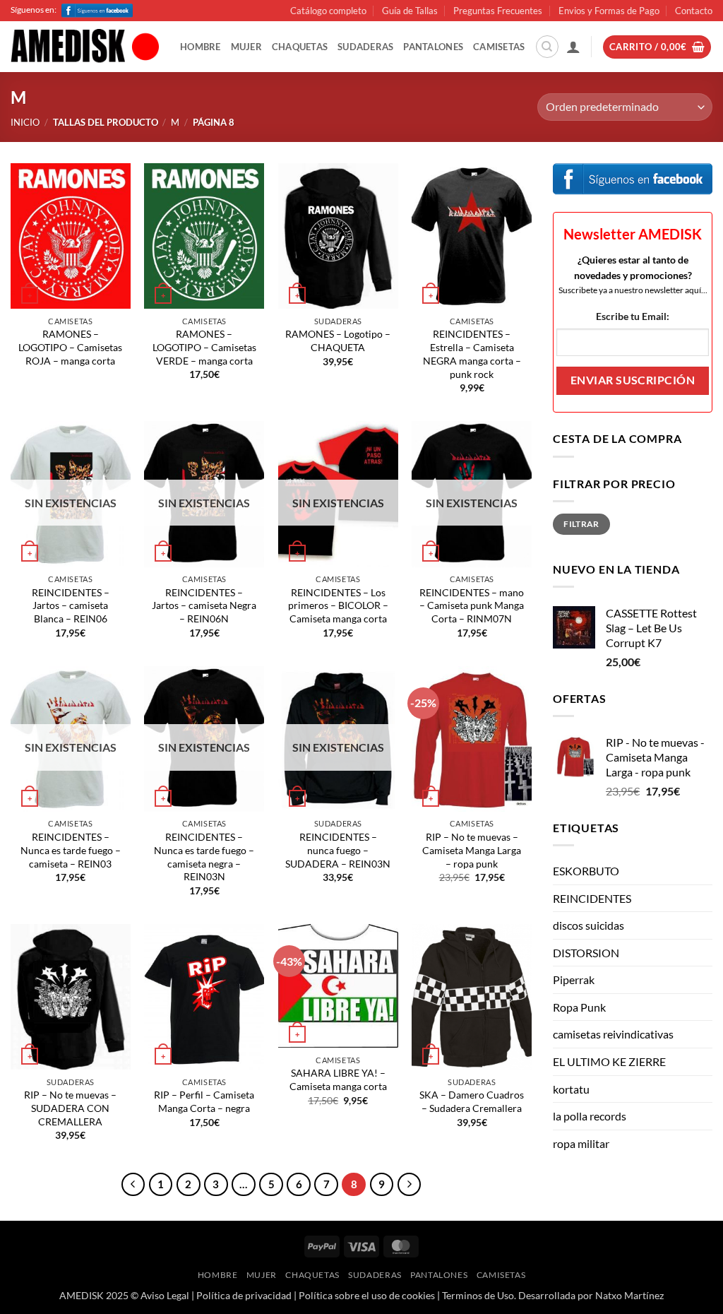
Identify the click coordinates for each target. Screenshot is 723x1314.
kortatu (571, 1089)
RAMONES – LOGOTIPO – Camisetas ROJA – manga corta (70, 347)
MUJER (246, 46)
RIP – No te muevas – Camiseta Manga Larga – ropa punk (471, 850)
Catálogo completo (328, 10)
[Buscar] (547, 46)
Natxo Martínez (629, 1295)
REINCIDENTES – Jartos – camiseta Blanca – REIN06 (70, 605)
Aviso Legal (165, 1295)
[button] (573, 46)
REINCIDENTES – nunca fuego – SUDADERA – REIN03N (337, 850)
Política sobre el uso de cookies (367, 1295)
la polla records (589, 1116)
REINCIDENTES (592, 898)
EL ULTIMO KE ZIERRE (609, 1061)
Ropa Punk (579, 1007)
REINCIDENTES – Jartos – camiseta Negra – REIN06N (204, 605)
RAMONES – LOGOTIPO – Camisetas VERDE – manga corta (204, 347)
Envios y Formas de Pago (608, 10)
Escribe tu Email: (632, 316)
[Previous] (133, 1185)
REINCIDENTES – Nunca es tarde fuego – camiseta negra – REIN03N (204, 856)
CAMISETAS (499, 46)
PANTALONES (433, 46)
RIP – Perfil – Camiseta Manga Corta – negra (204, 1101)
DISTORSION (586, 952)
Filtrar (581, 524)
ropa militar (581, 1143)
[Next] (410, 1185)
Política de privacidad (244, 1295)
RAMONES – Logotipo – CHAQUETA (337, 340)
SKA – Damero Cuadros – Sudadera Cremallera (471, 1101)
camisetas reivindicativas (613, 1034)
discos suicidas (588, 925)
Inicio (25, 122)
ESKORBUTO (586, 870)
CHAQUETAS (300, 46)
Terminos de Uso (478, 1295)
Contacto (693, 10)
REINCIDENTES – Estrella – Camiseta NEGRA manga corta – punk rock (472, 353)
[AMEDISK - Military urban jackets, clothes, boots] (85, 47)
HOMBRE (200, 46)
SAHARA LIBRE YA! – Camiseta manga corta (338, 1079)
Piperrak (573, 979)
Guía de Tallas (410, 10)
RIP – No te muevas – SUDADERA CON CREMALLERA (70, 1108)
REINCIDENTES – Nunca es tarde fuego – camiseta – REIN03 (70, 850)
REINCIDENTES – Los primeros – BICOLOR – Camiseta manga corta (338, 605)
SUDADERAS (365, 46)
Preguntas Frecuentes (497, 10)
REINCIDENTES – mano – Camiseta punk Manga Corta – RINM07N (471, 605)
